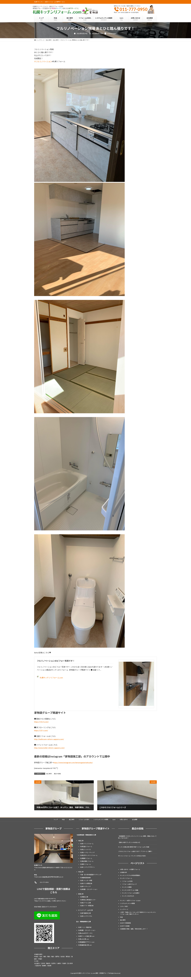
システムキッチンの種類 (101, 819)
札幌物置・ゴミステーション (88, 889)
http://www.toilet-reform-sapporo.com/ (49, 748)
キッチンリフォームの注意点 (130, 893)
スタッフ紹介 (124, 906)
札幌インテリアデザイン (87, 867)
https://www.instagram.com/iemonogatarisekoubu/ (73, 762)
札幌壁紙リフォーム (86, 858)
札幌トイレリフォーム (86, 843)
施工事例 (49, 774)
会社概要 (134, 819)
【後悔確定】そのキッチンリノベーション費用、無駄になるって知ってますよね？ (137, 837)
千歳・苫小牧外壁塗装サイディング (90, 874)
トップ (56, 819)
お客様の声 (123, 872)
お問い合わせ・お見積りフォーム (130, 869)
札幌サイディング (85, 886)
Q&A (113, 819)
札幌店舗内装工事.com (85, 945)
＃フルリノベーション (43, 61)
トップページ (124, 909)
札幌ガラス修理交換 (86, 883)
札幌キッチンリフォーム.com (51, 678)
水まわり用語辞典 (125, 923)
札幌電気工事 (84, 897)
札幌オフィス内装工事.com (86, 936)
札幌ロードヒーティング (87, 852)
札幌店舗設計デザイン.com (86, 942)
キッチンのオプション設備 (130, 890)
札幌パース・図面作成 (84, 927)
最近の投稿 (57, 774)
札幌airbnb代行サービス (85, 933)
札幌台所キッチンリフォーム (88, 855)
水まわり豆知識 (124, 926)
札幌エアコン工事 (85, 903)
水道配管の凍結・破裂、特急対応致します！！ (134, 929)
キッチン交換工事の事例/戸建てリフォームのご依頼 (133, 847)
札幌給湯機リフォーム (86, 861)
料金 (63, 819)
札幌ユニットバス (85, 849)
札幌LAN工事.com (83, 939)
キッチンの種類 (126, 887)
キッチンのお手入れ (128, 896)
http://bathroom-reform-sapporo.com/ (49, 739)
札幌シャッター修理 (86, 880)
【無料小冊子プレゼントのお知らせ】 (129, 842)
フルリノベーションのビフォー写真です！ (56, 661)
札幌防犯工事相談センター (88, 900)
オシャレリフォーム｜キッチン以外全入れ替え (132, 856)
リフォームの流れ (84, 819)
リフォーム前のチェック (129, 884)
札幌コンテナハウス (86, 916)
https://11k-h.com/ (41, 722)
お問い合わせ (124, 819)
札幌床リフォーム (85, 864)
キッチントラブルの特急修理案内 (130, 875)
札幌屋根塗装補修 (85, 877)
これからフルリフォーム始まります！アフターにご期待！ (135, 851)
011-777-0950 (133, 9)
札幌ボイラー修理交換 (86, 905)
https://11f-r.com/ (41, 730)
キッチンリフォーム (126, 878)
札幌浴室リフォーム (86, 846)
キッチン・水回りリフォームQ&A (130, 900)
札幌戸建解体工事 (85, 913)
